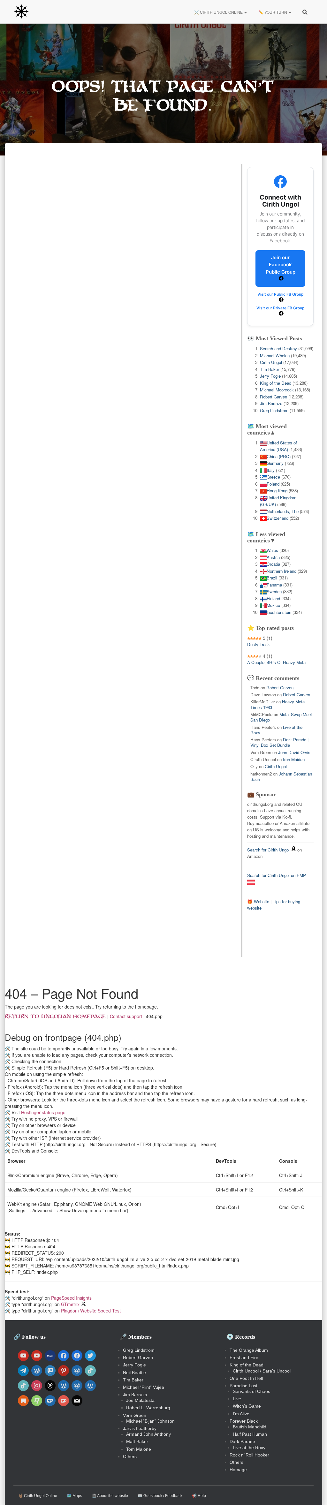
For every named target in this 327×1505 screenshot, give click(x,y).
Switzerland (277, 518)
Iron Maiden (294, 759)
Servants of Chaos (251, 1391)
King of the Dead (275, 383)
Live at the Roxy (249, 1447)
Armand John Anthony (148, 1434)
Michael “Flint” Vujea (143, 1387)
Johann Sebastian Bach (281, 776)
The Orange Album (249, 1350)
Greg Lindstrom (274, 410)
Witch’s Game (247, 1406)
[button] (245, 12)
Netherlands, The (283, 511)
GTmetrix (70, 1304)
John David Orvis (294, 752)
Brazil (272, 578)
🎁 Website (258, 901)
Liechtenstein (279, 612)
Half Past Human (250, 1434)
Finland (273, 598)
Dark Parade (242, 1441)
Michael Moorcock (277, 390)
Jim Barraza (271, 403)
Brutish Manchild (249, 1426)
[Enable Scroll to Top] (314, 1492)
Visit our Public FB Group (280, 294)
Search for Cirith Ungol (268, 850)
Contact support (126, 1016)
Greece (273, 477)
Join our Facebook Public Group (280, 264)
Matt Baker (137, 1441)
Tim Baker (269, 369)
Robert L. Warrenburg (148, 1407)
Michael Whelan (275, 355)
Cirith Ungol (271, 362)
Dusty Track (258, 644)
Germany (275, 463)
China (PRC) (279, 456)
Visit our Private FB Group (280, 308)
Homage (238, 1469)
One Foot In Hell (246, 1378)
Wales (272, 550)
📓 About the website (110, 1496)
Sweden (274, 591)
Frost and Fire (244, 1357)
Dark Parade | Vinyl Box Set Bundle (279, 742)
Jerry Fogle (270, 376)
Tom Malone (138, 1449)
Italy (271, 470)
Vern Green (134, 1415)
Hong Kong (277, 491)
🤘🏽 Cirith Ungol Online (37, 1496)
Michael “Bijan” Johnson (150, 1421)
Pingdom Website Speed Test (91, 1310)
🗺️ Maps (74, 1496)
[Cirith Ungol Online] (21, 12)
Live (237, 1398)
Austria (273, 557)
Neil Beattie (134, 1372)
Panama (274, 585)
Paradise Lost (243, 1385)
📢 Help (199, 1496)
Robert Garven (273, 397)
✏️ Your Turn (273, 12)
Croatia (273, 564)
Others (130, 1456)
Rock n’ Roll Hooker (249, 1454)
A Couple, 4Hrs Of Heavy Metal (277, 662)
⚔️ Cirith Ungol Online (218, 12)
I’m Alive (241, 1413)
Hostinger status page (43, 1112)
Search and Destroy (278, 348)
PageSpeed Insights (71, 1298)
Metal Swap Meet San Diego (281, 717)
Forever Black (244, 1421)
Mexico (273, 605)
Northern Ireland (281, 571)
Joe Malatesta (140, 1400)
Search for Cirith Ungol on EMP (276, 875)
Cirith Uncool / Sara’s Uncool (262, 1370)
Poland (273, 484)
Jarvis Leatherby (139, 1428)
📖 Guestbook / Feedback (160, 1496)
